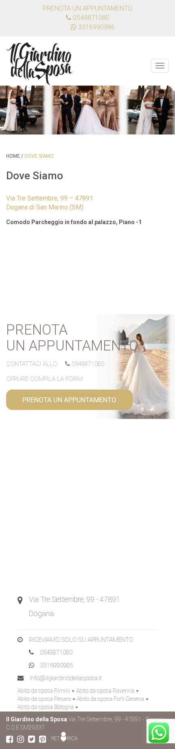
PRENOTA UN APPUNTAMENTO (69, 400)
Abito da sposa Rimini (44, 690)
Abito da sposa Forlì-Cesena (110, 699)
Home (13, 156)
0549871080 (90, 18)
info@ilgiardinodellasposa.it (66, 678)
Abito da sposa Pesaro (44, 699)
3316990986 (56, 665)
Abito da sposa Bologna (46, 707)
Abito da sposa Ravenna (105, 690)
